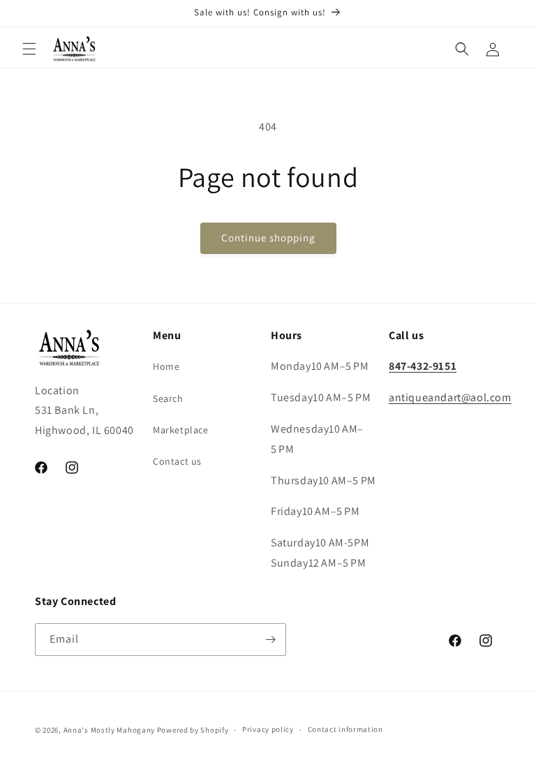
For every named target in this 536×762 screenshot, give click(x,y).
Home (166, 366)
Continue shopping (268, 237)
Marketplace (181, 430)
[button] (29, 48)
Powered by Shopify (193, 730)
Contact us (177, 461)
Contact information (345, 729)
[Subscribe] (270, 639)
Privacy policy (268, 729)
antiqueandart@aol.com (450, 397)
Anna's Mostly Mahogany (109, 730)
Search (168, 398)
